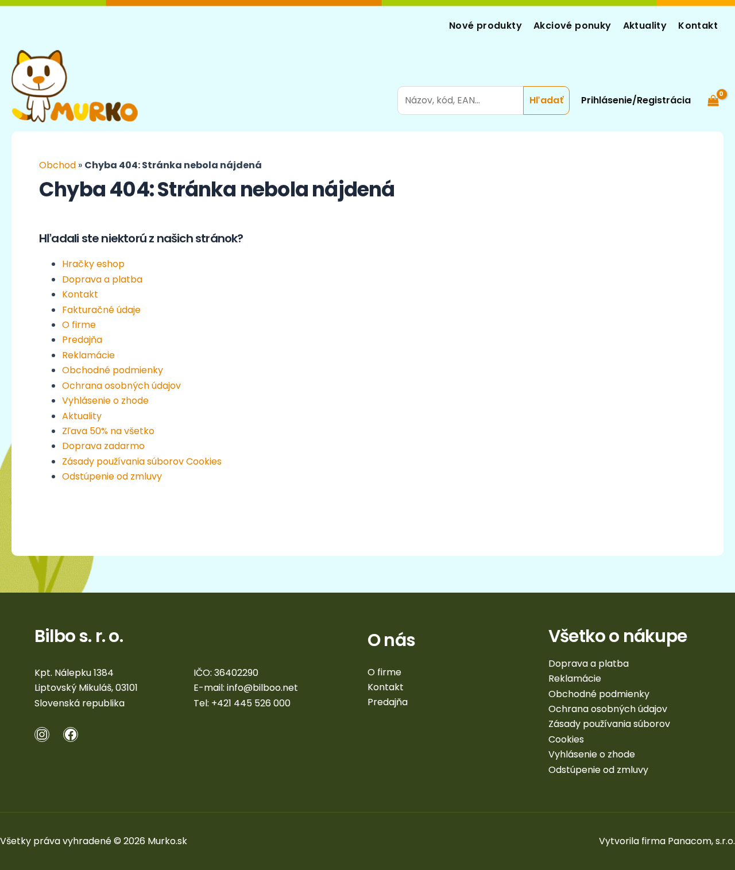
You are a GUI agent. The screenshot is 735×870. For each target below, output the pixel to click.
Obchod (57, 165)
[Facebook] (71, 734)
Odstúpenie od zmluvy (112, 476)
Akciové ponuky (572, 25)
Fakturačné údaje (101, 309)
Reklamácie (88, 355)
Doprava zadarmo (103, 446)
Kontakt (698, 25)
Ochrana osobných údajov (121, 385)
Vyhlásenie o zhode (105, 400)
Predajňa (82, 339)
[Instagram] (42, 734)
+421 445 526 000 (251, 703)
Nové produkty (485, 25)
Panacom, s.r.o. (701, 841)
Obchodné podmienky (112, 370)
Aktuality (645, 25)
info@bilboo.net (262, 687)
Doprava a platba (102, 279)
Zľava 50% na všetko (108, 431)
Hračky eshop (93, 263)
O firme (79, 324)
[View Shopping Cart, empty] (713, 86)
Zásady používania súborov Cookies (142, 461)
